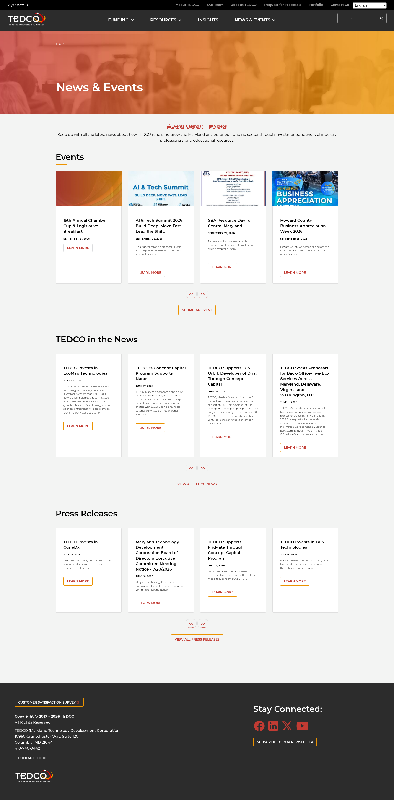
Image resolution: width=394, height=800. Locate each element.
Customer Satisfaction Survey (47, 702)
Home (61, 44)
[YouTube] (303, 726)
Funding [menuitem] (118, 20)
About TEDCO (187, 5)
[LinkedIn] (274, 726)
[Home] (26, 20)
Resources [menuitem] (163, 20)
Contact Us (340, 5)
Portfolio (316, 5)
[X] (288, 726)
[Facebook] (260, 726)
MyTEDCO (16, 5)
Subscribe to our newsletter (285, 742)
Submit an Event (197, 310)
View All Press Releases (197, 639)
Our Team (215, 5)
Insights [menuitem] (208, 20)
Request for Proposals (282, 5)
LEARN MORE (78, 248)
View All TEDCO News (197, 484)
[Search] (381, 18)
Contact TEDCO (32, 758)
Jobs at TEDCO (244, 5)
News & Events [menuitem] (252, 20)
